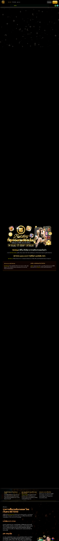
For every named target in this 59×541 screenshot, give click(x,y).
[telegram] (57, 5)
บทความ (18, 2)
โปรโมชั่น (14, 2)
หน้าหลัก (9, 2)
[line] (55, 5)
